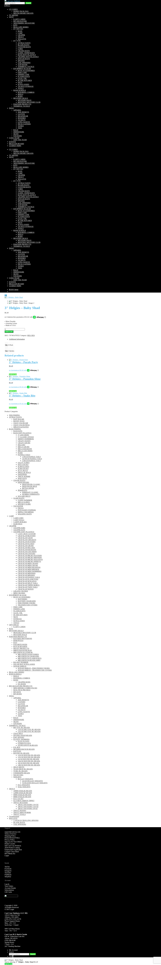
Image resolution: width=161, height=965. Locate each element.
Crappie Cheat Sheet (12, 852)
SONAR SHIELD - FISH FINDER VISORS (34, 668)
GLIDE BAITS (18, 498)
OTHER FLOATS (24, 743)
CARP (20, 33)
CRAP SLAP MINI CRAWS (28, 563)
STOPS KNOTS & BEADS (28, 745)
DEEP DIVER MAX (29, 486)
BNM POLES (18, 640)
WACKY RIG (18, 775)
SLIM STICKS (23, 468)
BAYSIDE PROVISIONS (22, 638)
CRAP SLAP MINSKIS (26, 575)
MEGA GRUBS (23, 447)
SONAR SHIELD (19, 666)
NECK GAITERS (24, 124)
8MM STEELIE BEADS (22, 797)
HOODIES (22, 118)
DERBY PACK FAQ (20, 11)
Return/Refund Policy (12, 838)
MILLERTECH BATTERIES (28, 654)
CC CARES (13, 9)
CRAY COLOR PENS (21, 425)
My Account (13, 950)
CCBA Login (9, 909)
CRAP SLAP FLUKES (26, 544)
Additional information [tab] (17, 339)
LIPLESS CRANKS (20, 591)
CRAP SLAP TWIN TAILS (27, 587)
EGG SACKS (18, 799)
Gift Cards (8, 892)
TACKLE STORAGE (26, 86)
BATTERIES (22, 599)
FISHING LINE (23, 74)
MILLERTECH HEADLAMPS (29, 660)
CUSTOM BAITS (24, 47)
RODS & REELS (19, 90)
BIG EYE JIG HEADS (21, 727)
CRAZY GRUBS (24, 443)
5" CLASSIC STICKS (26, 437)
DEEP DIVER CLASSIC (31, 484)
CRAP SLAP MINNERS (26, 573)
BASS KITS (17, 431)
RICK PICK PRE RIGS (21, 690)
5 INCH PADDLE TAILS (31, 461)
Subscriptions (9, 890)
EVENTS (12, 142)
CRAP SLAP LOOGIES (26, 553)
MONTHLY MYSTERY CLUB (29, 102)
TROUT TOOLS (19, 814)
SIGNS (16, 134)
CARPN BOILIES (20, 522)
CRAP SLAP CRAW (25, 538)
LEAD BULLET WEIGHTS (32, 781)
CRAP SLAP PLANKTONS (28, 579)
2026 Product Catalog (12, 848)
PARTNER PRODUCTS (22, 104)
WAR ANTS (22, 478)
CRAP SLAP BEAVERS (26, 536)
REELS (20, 94)
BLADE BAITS (23, 45)
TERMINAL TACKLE (26, 67)
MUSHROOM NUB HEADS (24, 749)
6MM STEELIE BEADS (22, 795)
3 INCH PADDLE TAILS (31, 457)
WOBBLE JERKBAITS (31, 494)
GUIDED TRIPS (15, 146)
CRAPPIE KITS (19, 530)
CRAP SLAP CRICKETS (27, 540)
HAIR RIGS (17, 524)
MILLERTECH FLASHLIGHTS (29, 658)
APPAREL (17, 110)
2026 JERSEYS (23, 112)
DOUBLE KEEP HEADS (22, 735)
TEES (20, 128)
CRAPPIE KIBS (19, 528)
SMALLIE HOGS (24, 472)
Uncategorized (14, 816)
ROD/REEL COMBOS (26, 92)
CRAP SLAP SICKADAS (27, 581)
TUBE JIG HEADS (20, 771)
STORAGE (17, 619)
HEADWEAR (23, 116)
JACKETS (21, 120)
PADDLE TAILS (24, 455)
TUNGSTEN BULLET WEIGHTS (34, 783)
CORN (20, 49)
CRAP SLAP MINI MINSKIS (28, 569)
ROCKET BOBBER (20, 662)
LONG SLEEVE (24, 122)
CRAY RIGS (18, 733)
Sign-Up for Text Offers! (13, 842)
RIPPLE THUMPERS (26, 512)
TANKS (21, 126)
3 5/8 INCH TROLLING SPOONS (25, 820)
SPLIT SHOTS (18, 767)
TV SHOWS (13, 15)
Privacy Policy (10, 840)
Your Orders (9, 886)
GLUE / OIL (22, 78)
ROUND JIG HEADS (21, 753)
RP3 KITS (17, 692)
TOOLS (21, 88)
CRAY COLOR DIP (20, 423)
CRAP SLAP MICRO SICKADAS (30, 559)
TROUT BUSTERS (20, 803)
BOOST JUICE (19, 421)
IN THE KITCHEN (25, 80)
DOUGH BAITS (24, 59)
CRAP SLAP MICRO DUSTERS (30, 555)
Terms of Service (10, 834)
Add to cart (8, 331)
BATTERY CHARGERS (27, 601)
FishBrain (8, 875)
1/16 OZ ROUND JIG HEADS (29, 755)
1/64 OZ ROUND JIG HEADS (29, 761)
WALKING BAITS (25, 514)
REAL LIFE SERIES (20, 27)
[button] (6, 295)
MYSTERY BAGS (24, 100)
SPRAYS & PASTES (21, 427)
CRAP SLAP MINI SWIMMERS (29, 571)
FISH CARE (22, 72)
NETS (20, 82)
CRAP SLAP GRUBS (26, 546)
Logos (7, 855)
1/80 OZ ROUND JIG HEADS (29, 765)
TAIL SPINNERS (24, 63)
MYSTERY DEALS (20, 98)
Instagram (8, 871)
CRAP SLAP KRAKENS (27, 550)
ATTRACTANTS (24, 43)
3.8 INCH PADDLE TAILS (32, 459)
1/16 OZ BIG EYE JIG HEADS (29, 729)
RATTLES (17, 751)
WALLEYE (22, 39)
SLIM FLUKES (23, 467)
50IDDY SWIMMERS (26, 439)
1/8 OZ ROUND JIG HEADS (28, 763)
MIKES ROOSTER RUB (22, 650)
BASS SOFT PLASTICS (27, 55)
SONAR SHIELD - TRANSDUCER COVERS (35, 670)
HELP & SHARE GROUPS (23, 13)
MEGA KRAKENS (25, 449)
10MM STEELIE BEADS (22, 791)
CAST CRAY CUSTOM (26, 534)
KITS (15, 25)
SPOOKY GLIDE (24, 504)
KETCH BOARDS (20, 646)
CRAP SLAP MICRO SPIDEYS (29, 561)
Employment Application (13, 850)
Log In (7, 884)
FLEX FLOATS (23, 741)
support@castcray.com (12, 832)
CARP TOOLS (18, 520)
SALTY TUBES (23, 463)
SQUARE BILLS (24, 496)
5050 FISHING (14, 415)
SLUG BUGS (23, 470)
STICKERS (17, 136)
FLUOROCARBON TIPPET (23, 801)
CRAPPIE (21, 35)
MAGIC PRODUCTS (21, 648)
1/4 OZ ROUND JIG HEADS (28, 759)
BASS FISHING (15, 429)
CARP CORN (18, 518)
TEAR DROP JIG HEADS (23, 769)
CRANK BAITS (24, 51)
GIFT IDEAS (14, 625)
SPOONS (21, 61)
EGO (15, 642)
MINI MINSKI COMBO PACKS (25, 688)
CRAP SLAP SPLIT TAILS (28, 583)
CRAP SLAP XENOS (26, 589)
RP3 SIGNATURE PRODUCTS (20, 686)
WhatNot (8, 877)
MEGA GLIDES (24, 502)
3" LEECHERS (23, 435)
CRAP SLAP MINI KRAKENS (29, 567)
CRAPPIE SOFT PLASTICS (28, 57)
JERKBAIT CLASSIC (30, 492)
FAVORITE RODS (20, 644)
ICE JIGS (16, 747)
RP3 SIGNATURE (20, 21)
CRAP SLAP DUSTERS (26, 542)
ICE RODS (22, 684)
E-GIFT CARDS (19, 19)
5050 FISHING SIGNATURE (24, 23)
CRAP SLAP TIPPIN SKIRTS (28, 585)
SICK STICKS (23, 465)
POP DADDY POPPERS (27, 510)
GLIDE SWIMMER (25, 500)
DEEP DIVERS (23, 482)
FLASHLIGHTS (24, 76)
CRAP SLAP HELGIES (26, 548)
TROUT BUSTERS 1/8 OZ (28, 808)
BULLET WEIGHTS (25, 779)
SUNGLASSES (23, 84)
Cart (11, 956)
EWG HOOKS (18, 737)
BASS (20, 31)
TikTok (7, 867)
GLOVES (21, 114)
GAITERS (21, 702)
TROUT (21, 37)
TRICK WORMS (24, 476)
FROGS (21, 508)
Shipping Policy (10, 836)
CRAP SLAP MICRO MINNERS (30, 557)
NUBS (20, 453)
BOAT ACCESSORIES (26, 70)
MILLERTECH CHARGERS (28, 656)
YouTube (8, 873)
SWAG (11, 108)
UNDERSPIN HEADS (21, 773)
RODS (20, 96)
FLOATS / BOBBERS (21, 739)
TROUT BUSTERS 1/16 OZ (28, 805)
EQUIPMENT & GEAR (22, 69)
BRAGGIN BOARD (16, 144)
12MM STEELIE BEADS (22, 793)
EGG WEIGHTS (24, 785)
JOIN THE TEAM (20, 140)
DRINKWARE (18, 132)
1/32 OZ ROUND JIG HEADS (29, 757)
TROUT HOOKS (19, 810)
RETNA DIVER (28, 488)
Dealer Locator (10, 844)
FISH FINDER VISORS (26, 603)
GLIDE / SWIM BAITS (26, 53)
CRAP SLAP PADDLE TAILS (29, 577)
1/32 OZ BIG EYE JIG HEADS (29, 731)
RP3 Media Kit (10, 854)
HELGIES (31, 335)
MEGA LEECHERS (25, 451)
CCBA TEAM (14, 138)
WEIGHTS (17, 777)
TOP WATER (22, 65)
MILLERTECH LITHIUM (22, 652)
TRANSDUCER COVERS (27, 605)
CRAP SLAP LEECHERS (27, 552)
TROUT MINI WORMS (22, 812)
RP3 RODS (17, 694)
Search (28, 3)
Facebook (8, 869)
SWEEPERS (22, 474)
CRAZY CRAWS (24, 441)
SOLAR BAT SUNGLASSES (24, 664)
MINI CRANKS (19, 593)
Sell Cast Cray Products (13, 846)
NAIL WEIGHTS (24, 787)
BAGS (15, 130)
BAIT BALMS (18, 419)
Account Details (10, 888)
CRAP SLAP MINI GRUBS (28, 565)
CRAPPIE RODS (24, 682)
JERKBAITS (22, 490)
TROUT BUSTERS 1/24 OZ (28, 807)
